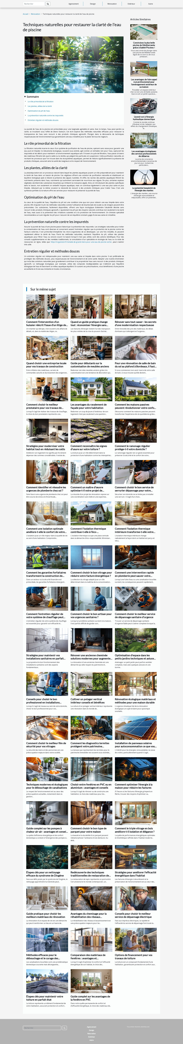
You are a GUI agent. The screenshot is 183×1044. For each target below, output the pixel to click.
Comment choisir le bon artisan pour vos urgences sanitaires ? (91, 615)
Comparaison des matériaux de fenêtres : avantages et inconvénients (88, 958)
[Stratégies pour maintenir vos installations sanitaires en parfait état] (47, 640)
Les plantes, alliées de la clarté (40, 106)
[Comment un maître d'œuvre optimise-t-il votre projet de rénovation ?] (91, 472)
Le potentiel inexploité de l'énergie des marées (144, 189)
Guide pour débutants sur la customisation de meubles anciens (90, 365)
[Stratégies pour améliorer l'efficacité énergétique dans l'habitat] (136, 857)
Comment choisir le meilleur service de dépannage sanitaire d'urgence (135, 615)
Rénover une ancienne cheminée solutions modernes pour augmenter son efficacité (91, 658)
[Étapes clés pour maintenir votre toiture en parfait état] (47, 981)
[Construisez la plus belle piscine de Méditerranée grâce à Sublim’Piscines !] (143, 32)
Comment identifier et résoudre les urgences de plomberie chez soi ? (46, 489)
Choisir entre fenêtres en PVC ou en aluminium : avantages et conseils (91, 786)
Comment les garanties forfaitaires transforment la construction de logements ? (46, 575)
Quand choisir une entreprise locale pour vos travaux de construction (46, 365)
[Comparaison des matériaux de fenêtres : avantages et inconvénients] (91, 939)
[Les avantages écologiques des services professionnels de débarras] (143, 140)
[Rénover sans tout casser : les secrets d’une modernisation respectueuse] (136, 306)
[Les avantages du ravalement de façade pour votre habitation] (91, 389)
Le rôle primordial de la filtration (40, 101)
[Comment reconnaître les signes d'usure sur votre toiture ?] (91, 430)
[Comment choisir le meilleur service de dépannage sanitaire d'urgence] (136, 598)
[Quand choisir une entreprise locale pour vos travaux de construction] (47, 348)
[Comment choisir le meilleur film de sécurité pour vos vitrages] (47, 727)
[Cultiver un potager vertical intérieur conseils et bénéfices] (91, 684)
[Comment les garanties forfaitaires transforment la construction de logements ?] (47, 557)
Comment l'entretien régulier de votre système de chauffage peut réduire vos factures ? (44, 617)
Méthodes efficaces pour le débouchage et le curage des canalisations (42, 958)
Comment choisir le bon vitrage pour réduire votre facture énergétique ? (91, 574)
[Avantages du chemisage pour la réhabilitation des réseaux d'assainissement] (91, 898)
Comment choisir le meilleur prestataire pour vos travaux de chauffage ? (44, 407)
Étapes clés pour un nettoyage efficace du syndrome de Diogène (45, 874)
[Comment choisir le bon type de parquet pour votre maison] (91, 813)
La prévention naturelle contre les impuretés (45, 115)
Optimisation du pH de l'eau (39, 111)
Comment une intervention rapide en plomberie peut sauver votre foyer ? (134, 575)
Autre (150, 4)
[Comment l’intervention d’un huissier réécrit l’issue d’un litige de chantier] (47, 306)
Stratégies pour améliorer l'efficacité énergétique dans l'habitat (135, 874)
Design (93, 4)
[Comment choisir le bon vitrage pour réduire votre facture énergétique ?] (91, 557)
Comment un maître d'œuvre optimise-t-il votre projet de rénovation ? (87, 490)
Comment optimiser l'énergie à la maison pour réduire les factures (133, 786)
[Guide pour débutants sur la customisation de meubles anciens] (91, 348)
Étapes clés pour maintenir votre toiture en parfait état (44, 998)
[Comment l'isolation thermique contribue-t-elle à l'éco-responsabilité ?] (91, 513)
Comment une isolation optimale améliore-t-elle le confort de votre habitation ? (45, 532)
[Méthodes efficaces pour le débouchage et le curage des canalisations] (47, 939)
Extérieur (131, 4)
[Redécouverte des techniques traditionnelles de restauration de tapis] (91, 857)
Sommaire (33, 96)
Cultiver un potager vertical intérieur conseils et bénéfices (88, 701)
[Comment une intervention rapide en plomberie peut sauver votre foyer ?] (136, 557)
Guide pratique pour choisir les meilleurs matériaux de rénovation (45, 915)
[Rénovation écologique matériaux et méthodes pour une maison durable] (136, 684)
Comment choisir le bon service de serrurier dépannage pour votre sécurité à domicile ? (134, 490)
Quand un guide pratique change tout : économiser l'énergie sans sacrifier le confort (89, 325)
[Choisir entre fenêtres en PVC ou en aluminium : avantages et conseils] (91, 769)
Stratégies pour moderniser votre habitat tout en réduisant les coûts (45, 447)
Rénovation (112, 4)
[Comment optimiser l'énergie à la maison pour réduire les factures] (136, 769)
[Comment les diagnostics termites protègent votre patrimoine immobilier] (91, 727)
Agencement (74, 4)
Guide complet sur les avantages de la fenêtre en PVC (90, 998)
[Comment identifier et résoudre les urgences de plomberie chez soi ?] (47, 472)
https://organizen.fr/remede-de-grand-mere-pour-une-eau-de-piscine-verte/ (81, 242)
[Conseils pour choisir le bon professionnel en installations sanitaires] (47, 684)
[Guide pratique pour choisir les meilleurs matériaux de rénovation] (47, 898)
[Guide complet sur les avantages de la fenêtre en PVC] (91, 981)
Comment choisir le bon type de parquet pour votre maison (89, 830)
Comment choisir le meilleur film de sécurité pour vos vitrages (46, 745)
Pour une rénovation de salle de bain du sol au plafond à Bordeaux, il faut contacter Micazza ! (135, 366)
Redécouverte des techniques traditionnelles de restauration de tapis (90, 875)
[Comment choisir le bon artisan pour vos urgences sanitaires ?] (91, 598)
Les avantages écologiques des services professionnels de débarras (143, 153)
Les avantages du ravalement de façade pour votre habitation (89, 406)
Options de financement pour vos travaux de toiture (133, 956)
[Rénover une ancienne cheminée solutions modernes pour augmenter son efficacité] (91, 640)
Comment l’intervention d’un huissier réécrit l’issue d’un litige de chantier (46, 325)
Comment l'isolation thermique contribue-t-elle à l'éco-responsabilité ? (88, 532)
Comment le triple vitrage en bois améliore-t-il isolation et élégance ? (134, 830)
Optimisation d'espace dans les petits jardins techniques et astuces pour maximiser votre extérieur (135, 658)
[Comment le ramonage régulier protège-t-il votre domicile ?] (136, 430)
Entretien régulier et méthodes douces (43, 120)
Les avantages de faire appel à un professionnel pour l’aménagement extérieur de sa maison (144, 83)
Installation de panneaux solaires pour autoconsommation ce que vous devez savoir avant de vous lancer (135, 746)
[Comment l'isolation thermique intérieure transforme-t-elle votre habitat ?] (136, 513)
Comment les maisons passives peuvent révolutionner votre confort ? (135, 407)
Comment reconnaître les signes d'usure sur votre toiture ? (89, 447)
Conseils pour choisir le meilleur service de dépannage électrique (133, 915)
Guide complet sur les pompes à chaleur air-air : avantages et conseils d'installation (47, 831)
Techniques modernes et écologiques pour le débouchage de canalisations (47, 786)
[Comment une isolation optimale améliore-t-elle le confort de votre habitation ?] (47, 513)
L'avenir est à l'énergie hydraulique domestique (144, 118)
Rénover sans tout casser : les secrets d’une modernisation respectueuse (135, 323)
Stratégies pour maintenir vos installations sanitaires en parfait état (45, 658)
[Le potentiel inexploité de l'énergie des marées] (143, 177)
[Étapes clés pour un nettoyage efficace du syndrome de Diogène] (47, 857)
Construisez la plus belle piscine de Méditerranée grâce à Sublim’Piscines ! (144, 45)
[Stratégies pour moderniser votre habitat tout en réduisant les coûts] (47, 430)
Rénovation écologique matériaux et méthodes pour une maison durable (135, 701)
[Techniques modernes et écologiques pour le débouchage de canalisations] (47, 769)
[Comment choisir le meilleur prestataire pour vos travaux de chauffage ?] (47, 389)
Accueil (25, 14)
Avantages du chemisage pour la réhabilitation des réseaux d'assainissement (89, 917)
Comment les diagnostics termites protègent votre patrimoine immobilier (90, 746)
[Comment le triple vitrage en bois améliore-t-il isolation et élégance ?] (136, 813)
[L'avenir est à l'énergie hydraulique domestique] (143, 106)
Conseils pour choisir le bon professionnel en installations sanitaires (43, 702)
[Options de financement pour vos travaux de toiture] (136, 939)
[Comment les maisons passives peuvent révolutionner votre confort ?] (136, 389)
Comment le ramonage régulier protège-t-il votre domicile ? (132, 447)
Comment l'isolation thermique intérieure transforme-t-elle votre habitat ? (134, 532)
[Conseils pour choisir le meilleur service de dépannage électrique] (136, 898)
